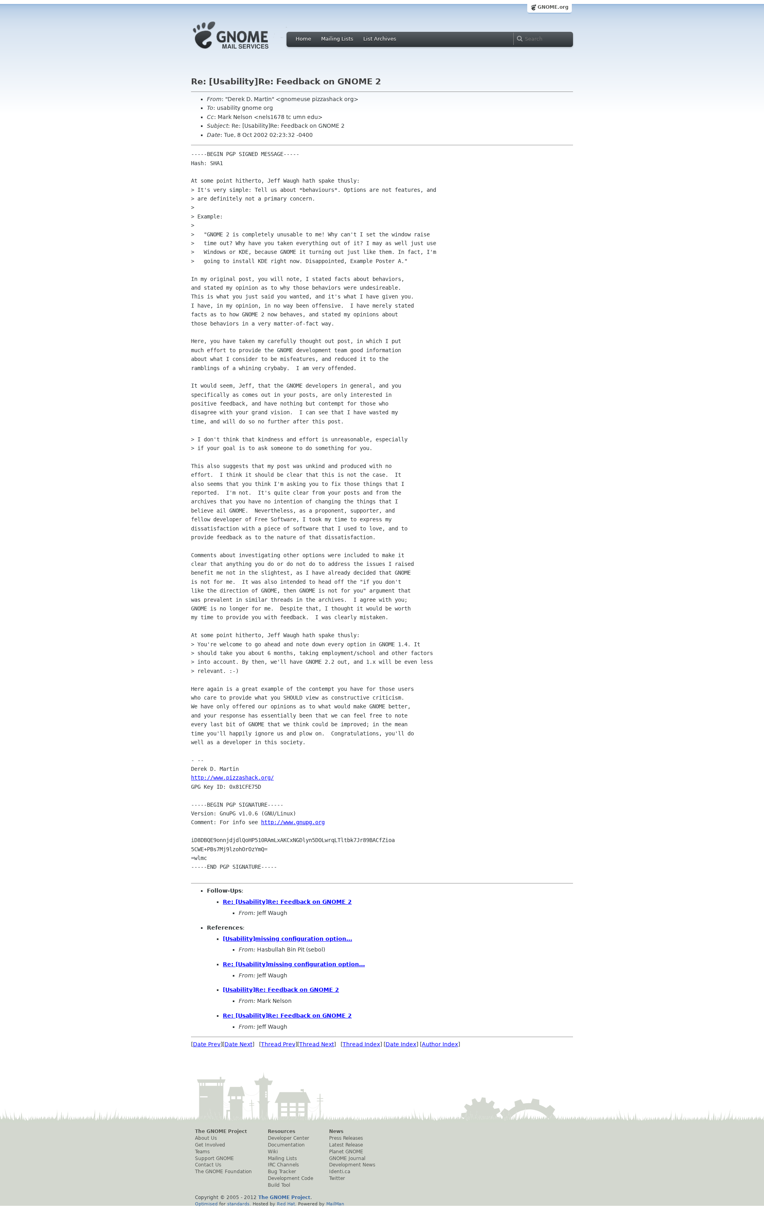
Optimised (206, 1203)
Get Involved (210, 1145)
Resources (281, 1131)
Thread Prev (278, 1044)
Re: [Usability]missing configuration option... (294, 964)
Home (303, 39)
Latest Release (346, 1145)
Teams (202, 1151)
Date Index (401, 1044)
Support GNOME (214, 1158)
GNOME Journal (347, 1158)
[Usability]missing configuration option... (287, 939)
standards (238, 1203)
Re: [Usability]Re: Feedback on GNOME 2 (287, 902)
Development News (352, 1165)
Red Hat (286, 1203)
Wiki (273, 1151)
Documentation (286, 1145)
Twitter (337, 1178)
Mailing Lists (337, 39)
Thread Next (316, 1044)
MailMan (335, 1203)
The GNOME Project (221, 1131)
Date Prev (206, 1044)
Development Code (290, 1178)
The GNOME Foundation (223, 1171)
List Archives (379, 39)
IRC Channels (283, 1165)
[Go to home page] (242, 51)
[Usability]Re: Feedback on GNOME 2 (281, 990)
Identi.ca (339, 1171)
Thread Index (361, 1044)
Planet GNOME (346, 1151)
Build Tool (279, 1185)
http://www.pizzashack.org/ (232, 777)
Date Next (238, 1044)
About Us (206, 1138)
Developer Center (288, 1138)
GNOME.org (553, 7)
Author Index (440, 1044)
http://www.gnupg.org (293, 822)
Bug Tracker (282, 1171)
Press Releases (346, 1138)
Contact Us (208, 1165)
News (336, 1131)
